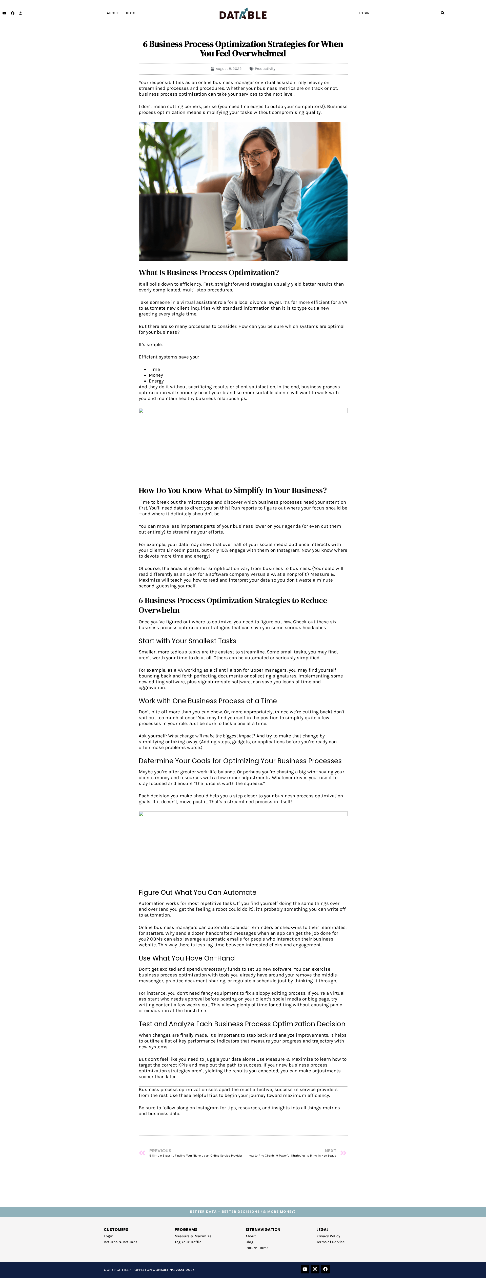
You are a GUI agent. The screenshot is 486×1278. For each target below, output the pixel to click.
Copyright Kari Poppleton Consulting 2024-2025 (149, 1269)
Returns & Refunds (120, 1242)
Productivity (265, 68)
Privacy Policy (328, 1236)
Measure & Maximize (193, 1236)
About (113, 13)
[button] (443, 13)
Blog (131, 13)
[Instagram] (20, 13)
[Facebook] (12, 13)
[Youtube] (4, 13)
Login (364, 13)
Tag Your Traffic (188, 1242)
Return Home (257, 1248)
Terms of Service (330, 1242)
